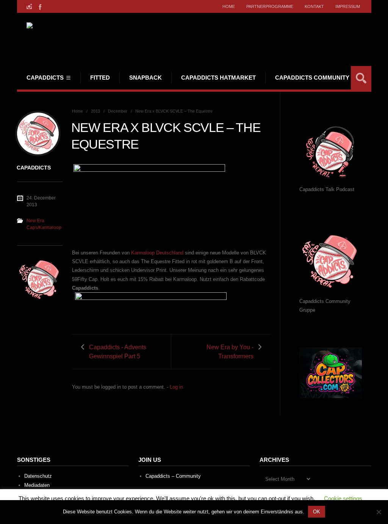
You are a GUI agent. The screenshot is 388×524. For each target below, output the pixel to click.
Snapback (145, 77)
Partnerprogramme (269, 6)
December (117, 111)
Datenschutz (38, 476)
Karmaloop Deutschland (157, 253)
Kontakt (314, 6)
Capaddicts (45, 77)
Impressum (347, 6)
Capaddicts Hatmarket (218, 77)
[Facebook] (39, 6)
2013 (95, 111)
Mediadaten (37, 485)
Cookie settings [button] (343, 498)
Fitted (100, 77)
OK (316, 512)
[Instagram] (29, 6)
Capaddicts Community (312, 77)
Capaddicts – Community (173, 476)
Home (228, 6)
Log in (176, 387)
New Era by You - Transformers (230, 351)
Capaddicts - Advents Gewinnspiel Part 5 (117, 351)
